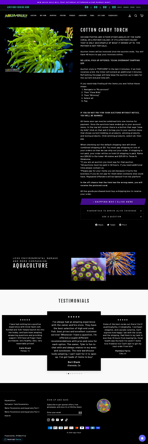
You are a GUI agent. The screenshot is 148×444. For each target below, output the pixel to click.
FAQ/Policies (112, 15)
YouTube (63, 15)
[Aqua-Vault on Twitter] (62, 419)
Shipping (53, 15)
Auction (34, 15)
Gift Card (101, 15)
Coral (92, 15)
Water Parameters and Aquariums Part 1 (22, 408)
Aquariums (83, 15)
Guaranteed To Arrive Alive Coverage (112, 211)
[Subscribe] (80, 412)
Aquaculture (10, 400)
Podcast (72, 15)
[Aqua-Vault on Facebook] (53, 419)
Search (8, 416)
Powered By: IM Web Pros (15, 436)
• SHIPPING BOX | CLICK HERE (113, 202)
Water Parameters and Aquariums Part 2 (22, 412)
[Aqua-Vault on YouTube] (57, 419)
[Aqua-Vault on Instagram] (48, 419)
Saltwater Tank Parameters (17, 404)
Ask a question (111, 217)
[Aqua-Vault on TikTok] (66, 419)
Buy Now (43, 15)
